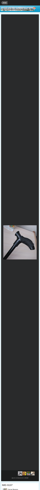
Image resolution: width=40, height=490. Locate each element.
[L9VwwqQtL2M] (34, 242)
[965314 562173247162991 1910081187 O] (28, 473)
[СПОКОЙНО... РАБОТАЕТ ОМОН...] (33, 473)
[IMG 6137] (20, 473)
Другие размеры (28, 17)
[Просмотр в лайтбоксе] (36, 17)
